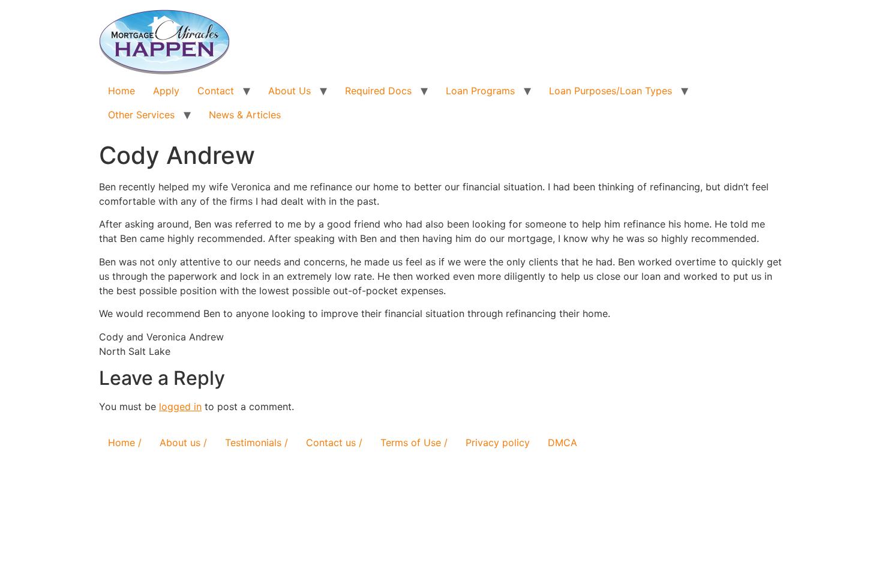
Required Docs (378, 91)
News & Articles (245, 115)
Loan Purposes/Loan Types (610, 91)
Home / (125, 443)
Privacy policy (498, 443)
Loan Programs (480, 91)
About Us (289, 91)
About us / (183, 443)
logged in (180, 406)
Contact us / (334, 443)
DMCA (562, 443)
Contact (215, 91)
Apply (166, 91)
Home (121, 91)
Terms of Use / (414, 443)
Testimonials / (256, 443)
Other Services (141, 115)
